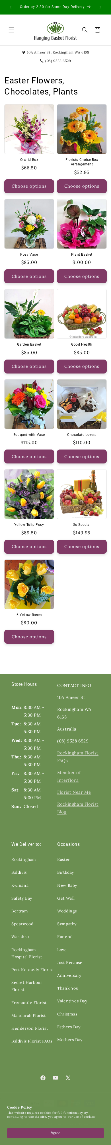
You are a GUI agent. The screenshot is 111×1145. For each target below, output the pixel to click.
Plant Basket (81, 255)
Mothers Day (70, 1039)
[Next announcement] (100, 7)
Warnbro (20, 936)
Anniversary (69, 975)
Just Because (69, 962)
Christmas (67, 1014)
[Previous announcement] (10, 7)
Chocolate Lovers (81, 435)
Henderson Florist (29, 1028)
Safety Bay (21, 898)
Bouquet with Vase (29, 435)
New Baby (67, 885)
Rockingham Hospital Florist (26, 953)
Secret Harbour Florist (26, 986)
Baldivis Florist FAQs (31, 1041)
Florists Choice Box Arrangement (81, 162)
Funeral (65, 936)
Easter (63, 859)
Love (62, 949)
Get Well (66, 898)
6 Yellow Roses (29, 615)
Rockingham (23, 859)
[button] (11, 30)
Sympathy (67, 923)
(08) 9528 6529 (58, 61)
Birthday (65, 872)
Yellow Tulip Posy (29, 525)
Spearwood (22, 923)
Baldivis (19, 872)
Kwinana (19, 885)
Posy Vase (29, 255)
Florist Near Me (74, 792)
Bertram (19, 911)
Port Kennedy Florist (32, 969)
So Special (82, 525)
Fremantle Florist (28, 1002)
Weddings (67, 911)
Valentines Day (72, 1001)
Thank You (67, 988)
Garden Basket (29, 344)
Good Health (81, 344)
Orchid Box (29, 160)
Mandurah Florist (28, 1015)
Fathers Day (69, 1026)
